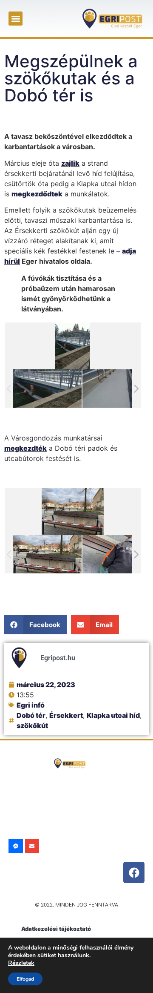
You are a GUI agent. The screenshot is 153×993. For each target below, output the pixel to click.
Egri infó (31, 705)
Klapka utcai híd (113, 715)
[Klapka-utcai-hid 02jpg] (47, 388)
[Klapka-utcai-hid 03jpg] (116, 388)
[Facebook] (133, 872)
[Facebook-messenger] (15, 846)
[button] (15, 19)
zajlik (70, 163)
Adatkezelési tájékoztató (56, 928)
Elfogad (25, 979)
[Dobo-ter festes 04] (116, 554)
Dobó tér (31, 715)
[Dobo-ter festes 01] (47, 554)
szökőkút (32, 725)
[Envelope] (32, 846)
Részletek (21, 963)
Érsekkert (66, 715)
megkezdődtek (36, 194)
